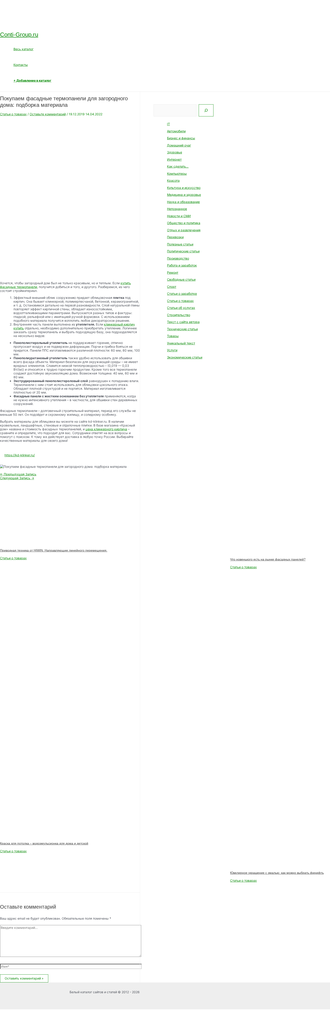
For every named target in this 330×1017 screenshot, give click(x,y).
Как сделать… (178, 166)
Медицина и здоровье (184, 195)
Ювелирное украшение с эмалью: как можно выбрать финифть (277, 873)
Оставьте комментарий (48, 114)
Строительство (178, 315)
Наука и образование (183, 202)
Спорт (171, 287)
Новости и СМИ (179, 216)
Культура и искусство (183, 188)
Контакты (20, 65)
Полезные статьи (180, 244)
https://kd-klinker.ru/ (19, 455)
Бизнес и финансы (181, 138)
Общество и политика (183, 223)
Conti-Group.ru (19, 34)
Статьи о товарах (13, 114)
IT (168, 124)
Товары (173, 336)
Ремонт (172, 272)
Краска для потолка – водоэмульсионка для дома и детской (44, 843)
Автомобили (176, 131)
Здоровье (174, 152)
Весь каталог (23, 49)
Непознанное (177, 209)
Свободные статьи (181, 279)
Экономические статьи (184, 357)
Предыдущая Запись (18, 474)
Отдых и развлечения (183, 230)
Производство (178, 258)
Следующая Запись (17, 478)
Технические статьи (182, 329)
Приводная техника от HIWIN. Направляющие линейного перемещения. (53, 550)
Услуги (172, 350)
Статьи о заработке (182, 293)
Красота (173, 180)
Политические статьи (183, 251)
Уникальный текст (181, 343)
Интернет (174, 159)
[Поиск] (206, 110)
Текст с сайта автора (183, 322)
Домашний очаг (179, 145)
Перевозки (175, 237)
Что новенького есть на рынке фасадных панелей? (268, 559)
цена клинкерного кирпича (106, 429)
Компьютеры (177, 173)
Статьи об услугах (181, 308)
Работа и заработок (182, 265)
